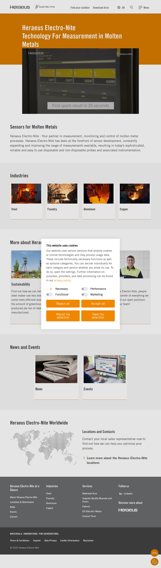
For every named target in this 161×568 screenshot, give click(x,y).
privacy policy (62, 280)
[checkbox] (49, 289)
